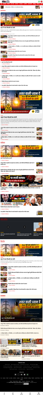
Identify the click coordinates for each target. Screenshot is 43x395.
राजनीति (25, 4)
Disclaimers (28, 381)
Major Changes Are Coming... (15, 364)
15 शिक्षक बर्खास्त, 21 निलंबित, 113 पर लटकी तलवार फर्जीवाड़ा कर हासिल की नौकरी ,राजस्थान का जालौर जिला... (20, 188)
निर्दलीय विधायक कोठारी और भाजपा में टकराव (10, 81)
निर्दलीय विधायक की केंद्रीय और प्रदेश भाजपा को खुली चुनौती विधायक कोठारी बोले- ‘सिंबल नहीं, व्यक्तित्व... (17, 132)
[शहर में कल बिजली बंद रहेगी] (21, 19)
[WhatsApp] (27, 374)
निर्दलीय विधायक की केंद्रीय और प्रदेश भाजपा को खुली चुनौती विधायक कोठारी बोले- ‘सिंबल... (25, 273)
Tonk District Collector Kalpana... (8, 366)
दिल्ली (8, 4)
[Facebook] (15, 374)
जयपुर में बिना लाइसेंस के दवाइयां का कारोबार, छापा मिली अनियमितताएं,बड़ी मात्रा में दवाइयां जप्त (19, 66)
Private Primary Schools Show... (27, 367)
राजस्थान (4, 4)
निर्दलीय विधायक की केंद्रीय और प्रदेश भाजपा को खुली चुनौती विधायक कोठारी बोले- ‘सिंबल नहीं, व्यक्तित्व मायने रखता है (21, 71)
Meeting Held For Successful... (24, 364)
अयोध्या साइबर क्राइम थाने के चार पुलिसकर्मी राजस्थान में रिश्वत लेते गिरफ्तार (11, 356)
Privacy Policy (15, 381)
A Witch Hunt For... (7, 364)
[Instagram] (24, 374)
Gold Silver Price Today (36, 367)
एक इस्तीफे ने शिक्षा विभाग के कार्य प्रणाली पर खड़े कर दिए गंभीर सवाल (15, 85)
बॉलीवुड (34, 4)
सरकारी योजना (37, 378)
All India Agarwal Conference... (18, 366)
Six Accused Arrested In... (22, 369)
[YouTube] (21, 374)
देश (1, 4)
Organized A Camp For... (30, 369)
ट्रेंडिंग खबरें (3, 59)
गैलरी (41, 378)
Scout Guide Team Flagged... (34, 364)
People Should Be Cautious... (14, 369)
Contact (23, 381)
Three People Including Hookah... (8, 367)
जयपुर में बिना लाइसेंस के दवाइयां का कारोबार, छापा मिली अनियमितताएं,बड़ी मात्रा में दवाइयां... (25, 267)
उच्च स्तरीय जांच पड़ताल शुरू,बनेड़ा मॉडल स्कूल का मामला (31, 356)
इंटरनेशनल (3, 11)
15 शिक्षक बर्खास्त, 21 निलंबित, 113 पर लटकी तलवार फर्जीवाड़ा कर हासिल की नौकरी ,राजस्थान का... (18, 137)
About (20, 381)
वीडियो (21, 380)
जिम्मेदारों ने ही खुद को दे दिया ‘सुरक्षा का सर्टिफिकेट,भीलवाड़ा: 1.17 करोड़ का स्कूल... (30, 345)
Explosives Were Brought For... (18, 367)
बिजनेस (38, 4)
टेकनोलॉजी (30, 4)
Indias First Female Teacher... (35, 366)
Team (11, 381)
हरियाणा (16, 4)
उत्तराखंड (21, 4)
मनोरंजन (3, 142)
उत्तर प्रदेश (12, 4)
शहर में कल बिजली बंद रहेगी (8, 28)
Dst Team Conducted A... (26, 366)
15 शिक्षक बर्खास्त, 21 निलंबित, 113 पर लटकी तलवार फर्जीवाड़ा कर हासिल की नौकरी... (23, 278)
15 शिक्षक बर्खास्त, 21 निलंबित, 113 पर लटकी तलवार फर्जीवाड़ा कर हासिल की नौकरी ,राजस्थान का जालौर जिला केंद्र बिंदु (21, 76)
